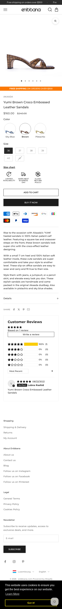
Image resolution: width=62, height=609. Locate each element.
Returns (7, 432)
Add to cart (31, 192)
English (42, 572)
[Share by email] (28, 309)
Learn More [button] (12, 594)
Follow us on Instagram (16, 471)
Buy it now (31, 202)
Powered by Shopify (42, 579)
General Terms (11, 498)
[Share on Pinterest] (23, 309)
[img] (24, 381)
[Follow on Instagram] (14, 561)
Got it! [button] (31, 602)
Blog (6, 465)
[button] (15, 344)
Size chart (9, 167)
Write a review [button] (31, 334)
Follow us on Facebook (16, 476)
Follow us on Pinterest (16, 481)
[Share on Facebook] (14, 309)
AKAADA (8, 96)
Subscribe (14, 549)
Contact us (9, 460)
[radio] (9, 131)
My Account (10, 438)
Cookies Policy (11, 509)
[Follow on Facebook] (5, 561)
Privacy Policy (11, 504)
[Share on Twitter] (18, 309)
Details (7, 298)
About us (8, 454)
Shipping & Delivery (14, 427)
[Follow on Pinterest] (23, 561)
